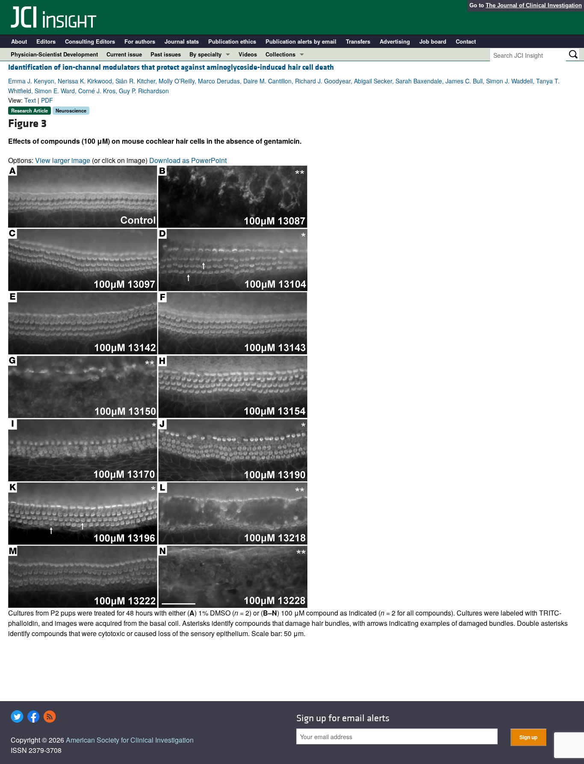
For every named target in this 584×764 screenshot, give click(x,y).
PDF (47, 100)
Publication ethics (232, 41)
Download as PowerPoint (188, 160)
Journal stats (182, 41)
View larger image (62, 160)
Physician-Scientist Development (54, 54)
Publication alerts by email (300, 41)
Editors (46, 41)
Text (30, 100)
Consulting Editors (90, 41)
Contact (466, 41)
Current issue (124, 54)
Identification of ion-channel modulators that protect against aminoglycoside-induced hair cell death (171, 67)
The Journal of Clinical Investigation (534, 5)
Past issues (165, 54)
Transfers (358, 41)
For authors (139, 41)
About (19, 41)
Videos (248, 54)
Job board (432, 41)
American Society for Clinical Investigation (130, 740)
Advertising (395, 41)
